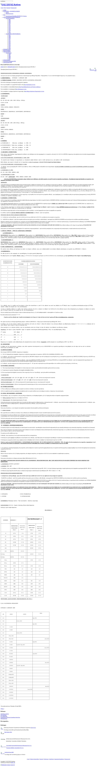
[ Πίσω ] (2, 708)
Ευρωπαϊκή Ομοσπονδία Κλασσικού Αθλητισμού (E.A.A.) (19, 745)
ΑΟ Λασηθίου (4, 715)
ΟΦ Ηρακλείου (4, 718)
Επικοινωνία (13, 7)
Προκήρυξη (30, 84)
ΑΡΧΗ (2, 66)
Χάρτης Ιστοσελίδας (34, 759)
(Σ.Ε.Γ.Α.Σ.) (33, 727)
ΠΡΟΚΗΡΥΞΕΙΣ (11, 66)
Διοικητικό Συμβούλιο (59, 759)
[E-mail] (95, 69)
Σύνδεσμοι (46, 759)
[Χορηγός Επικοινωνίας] (8, 764)
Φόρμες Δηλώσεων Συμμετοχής (35, 91)
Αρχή (2, 7)
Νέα (5, 7)
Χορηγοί (8, 7)
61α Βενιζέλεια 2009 (9, 752)
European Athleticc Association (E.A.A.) (15, 747)
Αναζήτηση (51, 759)
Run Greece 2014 (8, 732)
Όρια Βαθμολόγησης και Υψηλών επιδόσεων (31, 86)
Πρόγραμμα (22, 89)
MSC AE (13, 762)
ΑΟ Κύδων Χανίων (5, 713)
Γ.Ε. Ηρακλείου (4, 716)
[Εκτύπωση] (92, 69)
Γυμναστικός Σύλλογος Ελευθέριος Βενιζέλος (10, 717)
